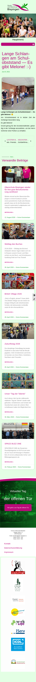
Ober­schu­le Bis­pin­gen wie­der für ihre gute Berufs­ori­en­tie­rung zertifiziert (17, 189)
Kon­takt (7, 544)
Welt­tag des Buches (13, 244)
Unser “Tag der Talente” (15, 394)
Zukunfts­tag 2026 (12, 344)
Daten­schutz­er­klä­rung (13, 548)
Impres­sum (8, 552)
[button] (33, 44)
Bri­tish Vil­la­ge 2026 (13, 294)
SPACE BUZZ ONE (13, 444)
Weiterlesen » (9, 212)
